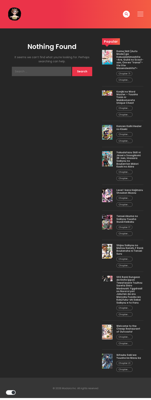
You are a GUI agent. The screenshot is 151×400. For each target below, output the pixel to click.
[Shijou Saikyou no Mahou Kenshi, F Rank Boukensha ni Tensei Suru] (107, 251)
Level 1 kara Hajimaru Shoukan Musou (129, 191)
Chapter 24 (123, 308)
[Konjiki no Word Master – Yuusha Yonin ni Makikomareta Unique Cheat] (107, 93)
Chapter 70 (123, 80)
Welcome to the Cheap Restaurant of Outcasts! (128, 328)
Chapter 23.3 (123, 314)
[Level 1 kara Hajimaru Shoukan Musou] (107, 195)
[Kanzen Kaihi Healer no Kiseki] (107, 132)
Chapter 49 (123, 178)
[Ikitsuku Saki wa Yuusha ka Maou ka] (107, 361)
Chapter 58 (123, 337)
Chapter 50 (123, 172)
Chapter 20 (123, 369)
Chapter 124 (123, 108)
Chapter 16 (123, 233)
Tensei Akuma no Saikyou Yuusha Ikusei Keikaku (127, 218)
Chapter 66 (123, 134)
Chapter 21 (124, 363)
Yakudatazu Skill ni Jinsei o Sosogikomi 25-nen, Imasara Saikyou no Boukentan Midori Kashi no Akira (128, 159)
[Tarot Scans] (14, 14)
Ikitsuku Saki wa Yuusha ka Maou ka (128, 356)
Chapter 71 (124, 73)
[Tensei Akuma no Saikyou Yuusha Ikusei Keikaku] (107, 222)
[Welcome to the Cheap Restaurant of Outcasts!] (107, 332)
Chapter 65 (123, 141)
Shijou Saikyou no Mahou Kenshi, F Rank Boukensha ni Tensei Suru (129, 249)
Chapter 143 (123, 265)
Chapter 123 (123, 114)
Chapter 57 (123, 343)
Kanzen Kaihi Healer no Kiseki (129, 127)
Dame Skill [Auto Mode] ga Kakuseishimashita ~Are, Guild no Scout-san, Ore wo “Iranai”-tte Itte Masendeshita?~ (129, 60)
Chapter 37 (123, 204)
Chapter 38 (123, 198)
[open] (140, 14)
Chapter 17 (124, 227)
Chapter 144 (123, 259)
